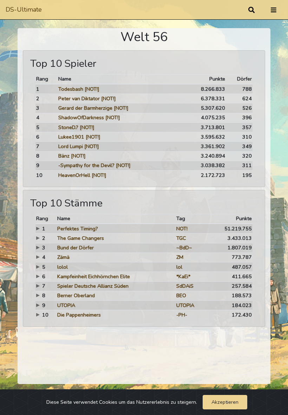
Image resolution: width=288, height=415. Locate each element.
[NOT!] (92, 88)
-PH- (181, 314)
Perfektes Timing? (77, 228)
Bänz (64, 155)
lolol (62, 266)
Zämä (63, 257)
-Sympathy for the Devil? (86, 165)
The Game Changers (80, 238)
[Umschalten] (273, 10)
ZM (179, 257)
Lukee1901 (71, 136)
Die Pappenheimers (79, 314)
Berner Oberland (76, 295)
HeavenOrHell (74, 175)
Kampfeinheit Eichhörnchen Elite (93, 276)
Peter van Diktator (79, 98)
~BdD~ (184, 247)
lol (179, 266)
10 (39, 175)
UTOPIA (66, 305)
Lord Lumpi (70, 146)
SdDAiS (185, 285)
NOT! (182, 228)
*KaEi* (183, 276)
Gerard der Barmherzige (85, 107)
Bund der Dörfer (75, 247)
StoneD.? (68, 127)
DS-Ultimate (24, 9)
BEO (181, 295)
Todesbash (70, 88)
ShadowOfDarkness (81, 117)
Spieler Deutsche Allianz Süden (93, 285)
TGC (181, 238)
